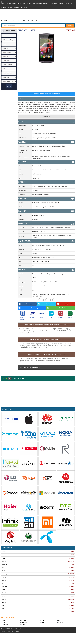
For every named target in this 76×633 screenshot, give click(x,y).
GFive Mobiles (23, 20)
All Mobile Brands (13, 20)
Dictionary (54, 3)
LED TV (67, 3)
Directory (4, 7)
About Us (3, 631)
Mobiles (45, 3)
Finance (8, 3)
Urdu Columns (37, 3)
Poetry (19, 3)
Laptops (60, 3)
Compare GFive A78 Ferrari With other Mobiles (46, 93)
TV (71, 3)
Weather (16, 7)
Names (29, 3)
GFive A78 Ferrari (32, 20)
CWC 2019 (23, 7)
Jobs (24, 3)
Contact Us (17, 631)
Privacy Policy (10, 631)
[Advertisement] (38, 14)
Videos (10, 7)
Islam (14, 3)
